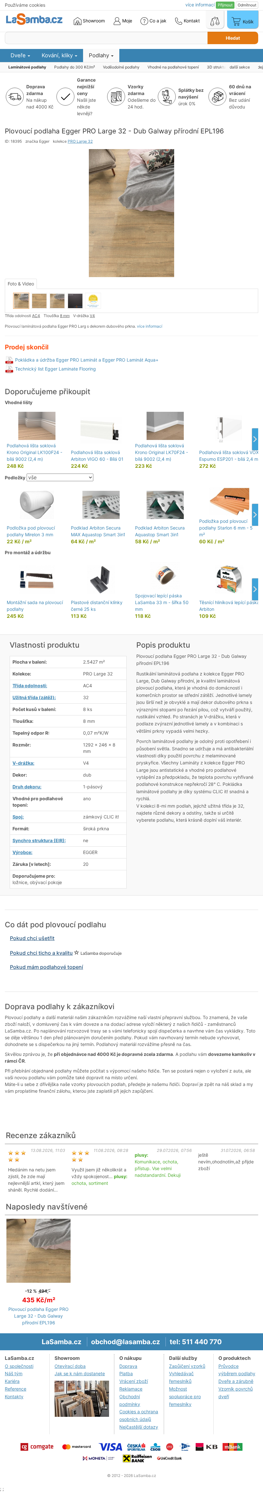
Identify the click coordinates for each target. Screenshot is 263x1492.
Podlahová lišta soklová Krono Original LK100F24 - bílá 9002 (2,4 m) (34, 452)
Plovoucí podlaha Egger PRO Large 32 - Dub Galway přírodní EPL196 (38, 1315)
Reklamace (130, 1389)
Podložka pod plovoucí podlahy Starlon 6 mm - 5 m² (226, 527)
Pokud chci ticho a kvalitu (41, 953)
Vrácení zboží (133, 1381)
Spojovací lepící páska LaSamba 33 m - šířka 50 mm (162, 602)
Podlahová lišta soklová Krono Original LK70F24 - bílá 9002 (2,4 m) (161, 452)
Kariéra (12, 1381)
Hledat (233, 38)
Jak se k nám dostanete (80, 1373)
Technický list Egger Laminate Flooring (55, 368)
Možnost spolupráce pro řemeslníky (185, 1396)
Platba (126, 1373)
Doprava (128, 1366)
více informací (149, 326)
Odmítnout (247, 5)
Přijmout (225, 5)
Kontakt (191, 20)
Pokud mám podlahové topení (46, 967)
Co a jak (157, 20)
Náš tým (13, 1373)
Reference (15, 1389)
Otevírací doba (70, 1366)
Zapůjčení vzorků (187, 1366)
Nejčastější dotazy (138, 1427)
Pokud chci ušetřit (32, 938)
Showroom (93, 20)
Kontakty (14, 1396)
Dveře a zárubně (235, 1381)
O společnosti (19, 1366)
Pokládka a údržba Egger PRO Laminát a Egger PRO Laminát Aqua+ (86, 360)
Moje (126, 20)
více (200, 4)
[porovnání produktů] (215, 19)
